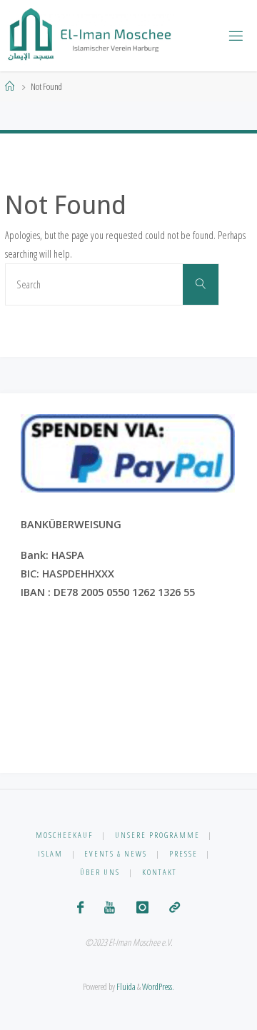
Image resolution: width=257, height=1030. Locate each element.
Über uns (100, 872)
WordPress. (158, 986)
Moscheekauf (64, 834)
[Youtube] (110, 907)
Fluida (125, 986)
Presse (183, 853)
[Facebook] (80, 907)
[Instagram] (142, 907)
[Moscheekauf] (174, 907)
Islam (50, 853)
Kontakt (159, 872)
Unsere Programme (157, 834)
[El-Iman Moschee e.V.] (90, 35)
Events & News (115, 853)
